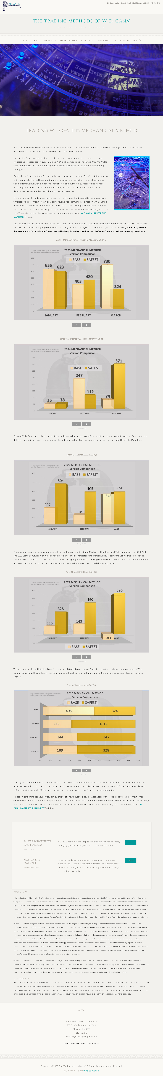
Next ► (86, 325)
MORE (130, 842)
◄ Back (76, 325)
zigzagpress (91, 1071)
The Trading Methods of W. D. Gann (81, 21)
